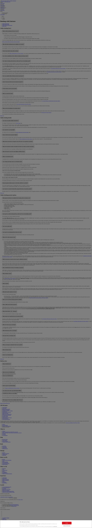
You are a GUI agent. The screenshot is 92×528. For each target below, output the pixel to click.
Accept (67, 523)
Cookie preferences (66, 525)
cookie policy (55, 526)
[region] (46, 524)
